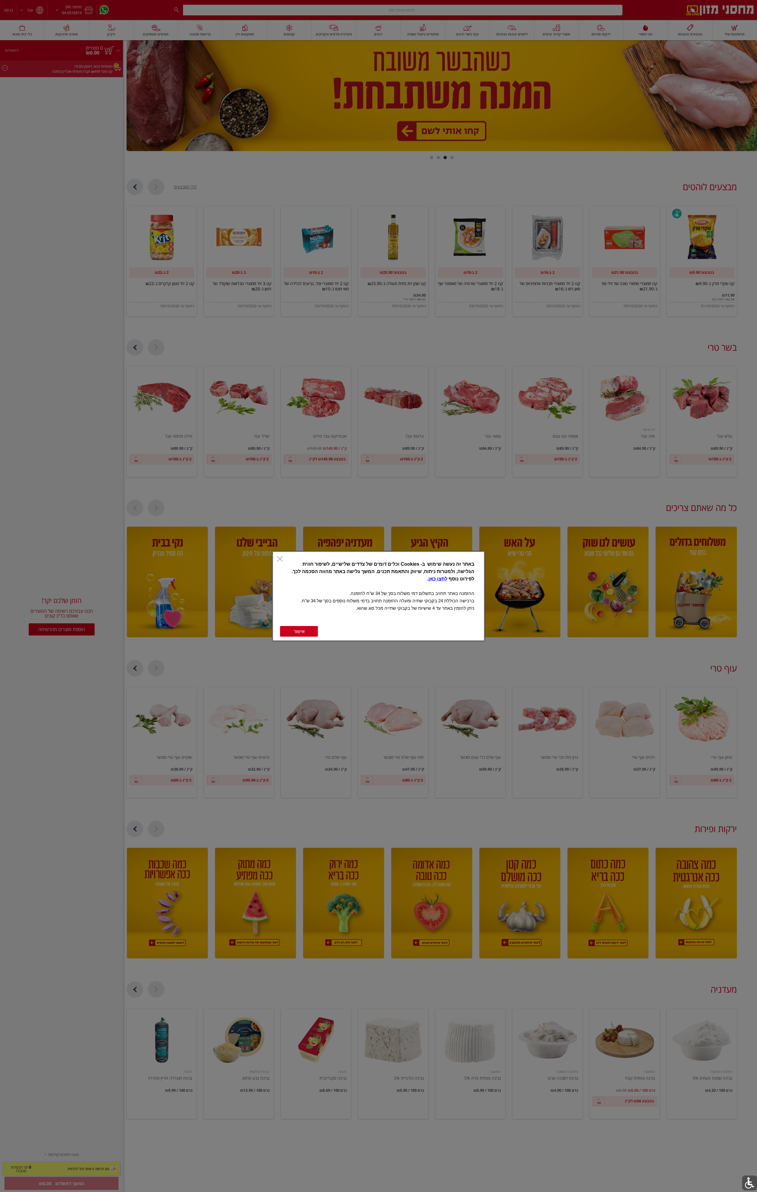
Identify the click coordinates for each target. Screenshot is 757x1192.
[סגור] (280, 559)
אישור (299, 631)
